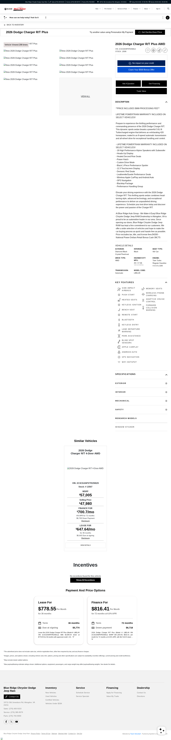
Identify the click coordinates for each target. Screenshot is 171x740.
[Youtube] (16, 721)
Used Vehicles (51, 696)
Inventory (51, 687)
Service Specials (82, 696)
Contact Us (13, 697)
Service (80, 687)
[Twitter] (11, 721)
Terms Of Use (45, 733)
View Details (85, 545)
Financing (112, 687)
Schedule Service (83, 693)
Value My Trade (112, 696)
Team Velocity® (135, 734)
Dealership (143, 687)
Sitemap (54, 733)
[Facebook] (6, 721)
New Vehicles (50, 693)
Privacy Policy (35, 733)
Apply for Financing (114, 693)
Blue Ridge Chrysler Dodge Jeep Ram (17, 733)
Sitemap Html (62, 733)
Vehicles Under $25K (53, 703)
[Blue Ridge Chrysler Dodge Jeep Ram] (15, 9)
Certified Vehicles (52, 700)
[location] (98, 2)
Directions (141, 696)
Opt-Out (79, 733)
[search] (168, 8)
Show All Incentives (85, 580)
